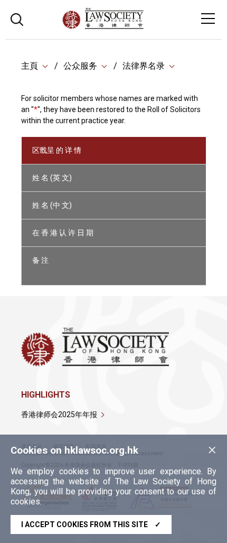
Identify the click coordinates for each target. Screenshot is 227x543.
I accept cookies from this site (91, 524)
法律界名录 (143, 66)
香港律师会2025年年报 (59, 414)
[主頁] (131, 26)
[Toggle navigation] (208, 18)
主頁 (29, 66)
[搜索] (17, 18)
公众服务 (80, 66)
